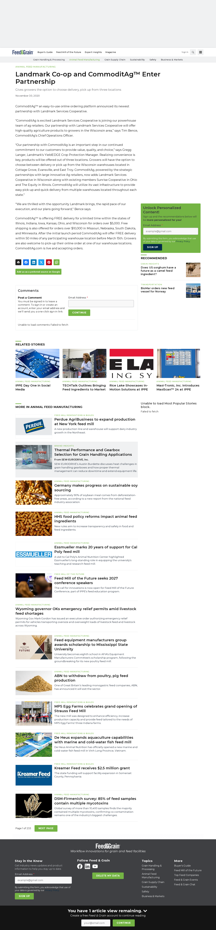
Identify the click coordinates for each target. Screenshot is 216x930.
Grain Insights (150, 264)
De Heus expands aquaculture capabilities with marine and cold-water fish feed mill (93, 739)
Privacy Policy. (183, 241)
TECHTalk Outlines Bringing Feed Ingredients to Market (84, 387)
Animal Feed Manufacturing (35, 66)
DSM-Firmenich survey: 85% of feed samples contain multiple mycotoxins (95, 801)
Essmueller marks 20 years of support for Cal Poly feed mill (95, 549)
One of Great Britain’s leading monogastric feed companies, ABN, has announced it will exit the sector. (96, 687)
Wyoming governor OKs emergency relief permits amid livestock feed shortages (75, 611)
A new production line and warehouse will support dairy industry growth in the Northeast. (95, 431)
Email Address (78, 298)
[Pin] (49, 262)
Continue (124, 922)
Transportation (151, 284)
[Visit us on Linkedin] (87, 866)
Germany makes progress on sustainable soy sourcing (96, 487)
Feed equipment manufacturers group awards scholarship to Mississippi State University (91, 644)
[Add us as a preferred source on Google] (57, 262)
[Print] (18, 262)
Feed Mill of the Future (69, 574)
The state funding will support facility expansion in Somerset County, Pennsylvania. (93, 775)
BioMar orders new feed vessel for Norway (157, 290)
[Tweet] (41, 262)
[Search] (193, 52)
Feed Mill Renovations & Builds (74, 415)
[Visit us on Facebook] (79, 866)
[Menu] (201, 52)
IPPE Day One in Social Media (32, 387)
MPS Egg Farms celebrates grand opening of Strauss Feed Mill (95, 708)
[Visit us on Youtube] (95, 866)
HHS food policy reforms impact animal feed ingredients (95, 518)
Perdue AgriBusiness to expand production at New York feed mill (94, 421)
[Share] (26, 262)
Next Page (45, 828)
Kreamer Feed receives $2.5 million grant (92, 768)
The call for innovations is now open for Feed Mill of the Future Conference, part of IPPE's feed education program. (94, 589)
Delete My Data (108, 875)
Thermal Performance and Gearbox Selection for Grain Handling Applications (93, 452)
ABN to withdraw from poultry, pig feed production (91, 678)
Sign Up (152, 247)
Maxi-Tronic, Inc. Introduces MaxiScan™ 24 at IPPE (177, 387)
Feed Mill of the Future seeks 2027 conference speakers (86, 580)
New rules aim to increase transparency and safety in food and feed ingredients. (94, 528)
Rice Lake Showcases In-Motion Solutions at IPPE (128, 387)
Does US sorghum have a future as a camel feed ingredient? (158, 271)
